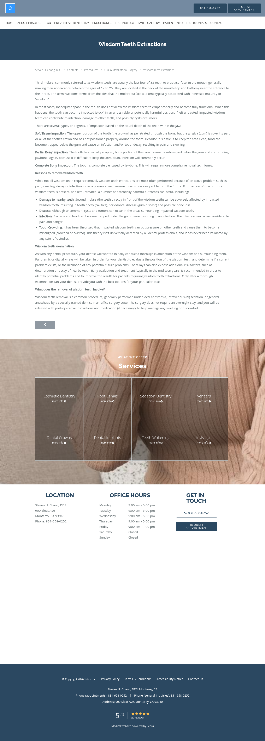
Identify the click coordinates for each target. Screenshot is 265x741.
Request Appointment (197, 526)
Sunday (118, 537)
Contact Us (195, 679)
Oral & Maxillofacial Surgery (121, 70)
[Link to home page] (2, 8)
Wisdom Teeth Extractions (158, 70)
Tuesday (127, 510)
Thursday (127, 521)
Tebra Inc (89, 679)
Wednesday (127, 516)
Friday (127, 527)
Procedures (91, 70)
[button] (244, 8)
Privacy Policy (110, 679)
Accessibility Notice (170, 679)
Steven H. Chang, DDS (48, 70)
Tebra (150, 726)
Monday (127, 505)
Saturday (118, 532)
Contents (73, 70)
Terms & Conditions (138, 679)
